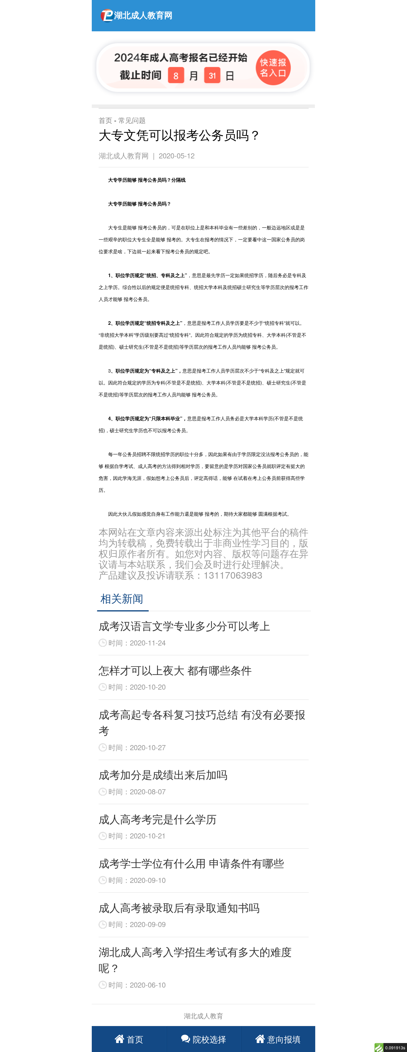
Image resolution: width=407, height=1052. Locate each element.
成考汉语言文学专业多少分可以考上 (184, 625)
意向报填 (284, 1039)
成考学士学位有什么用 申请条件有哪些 (191, 862)
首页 (105, 120)
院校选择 (209, 1039)
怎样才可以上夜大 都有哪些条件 (175, 669)
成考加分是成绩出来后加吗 (163, 774)
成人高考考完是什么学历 (158, 818)
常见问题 (132, 120)
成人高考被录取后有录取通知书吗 (179, 907)
